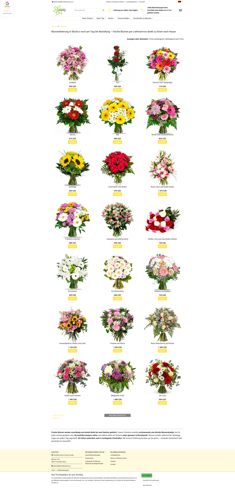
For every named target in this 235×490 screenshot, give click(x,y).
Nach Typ (101, 18)
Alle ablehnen (147, 485)
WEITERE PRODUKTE (117, 415)
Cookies (113, 461)
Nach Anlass (87, 18)
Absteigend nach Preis (174, 39)
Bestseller (144, 39)
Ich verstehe (147, 475)
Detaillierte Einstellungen (151, 480)
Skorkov (63, 26)
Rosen (111, 18)
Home (53, 26)
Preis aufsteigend (156, 39)
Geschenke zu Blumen (142, 18)
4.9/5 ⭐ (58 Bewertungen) (60, 470)
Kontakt (142, 2)
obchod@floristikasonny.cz (63, 2)
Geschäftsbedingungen (92, 455)
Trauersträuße (123, 18)
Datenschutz (89, 458)
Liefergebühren (131, 2)
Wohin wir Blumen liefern (115, 2)
